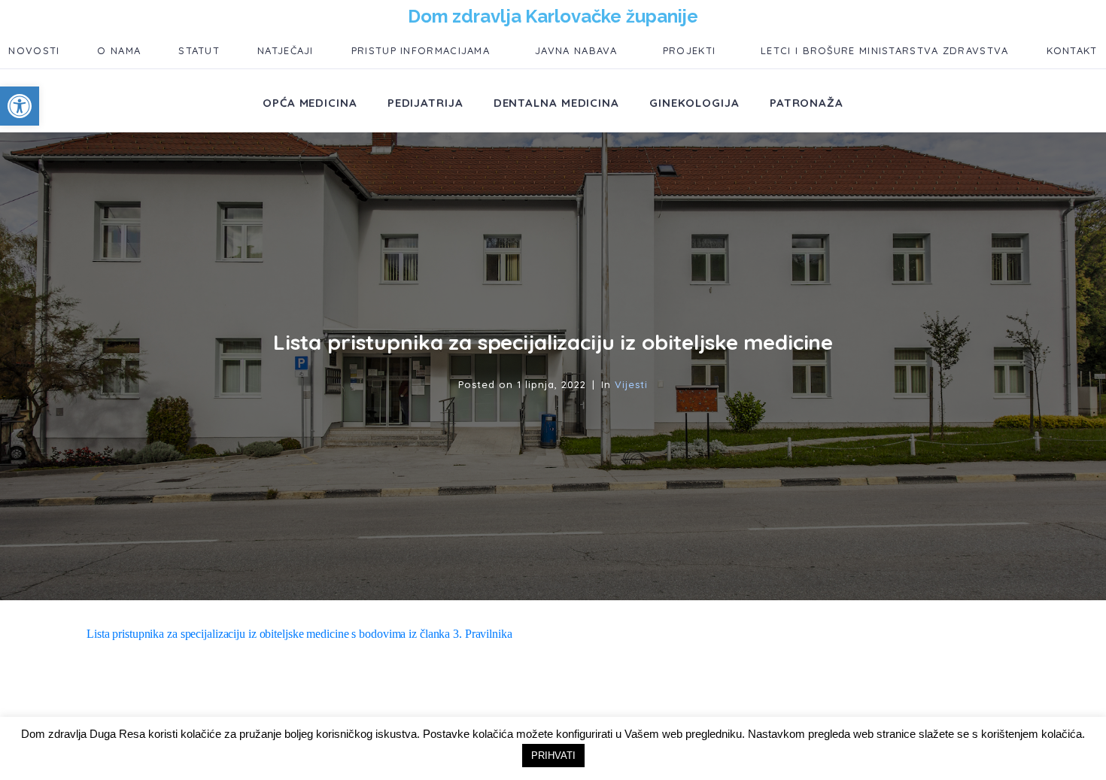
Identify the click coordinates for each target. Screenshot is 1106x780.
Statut (199, 50)
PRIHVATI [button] (553, 755)
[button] (19, 106)
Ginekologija (694, 103)
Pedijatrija (425, 103)
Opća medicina (310, 103)
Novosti (33, 50)
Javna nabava (576, 50)
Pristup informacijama (420, 50)
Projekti (689, 50)
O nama (119, 50)
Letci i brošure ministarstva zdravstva (884, 50)
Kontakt (1072, 50)
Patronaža (806, 103)
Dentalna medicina (556, 103)
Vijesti (631, 384)
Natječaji (285, 50)
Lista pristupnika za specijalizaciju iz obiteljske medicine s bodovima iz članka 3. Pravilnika (299, 633)
